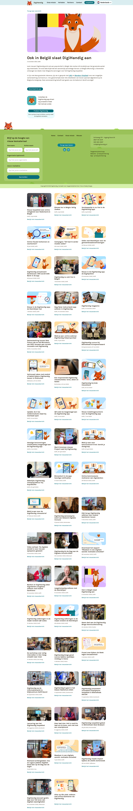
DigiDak (85, 75)
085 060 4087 (98, 142)
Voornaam (11, 145)
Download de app (35, 89)
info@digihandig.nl (100, 144)
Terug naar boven (66, 145)
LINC (70, 75)
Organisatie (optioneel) (16, 155)
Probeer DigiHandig (41, 111)
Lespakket (89, 2)
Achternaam (28, 145)
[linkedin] (64, 149)
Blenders (78, 75)
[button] (104, 2)
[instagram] (68, 149)
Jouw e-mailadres (13, 166)
